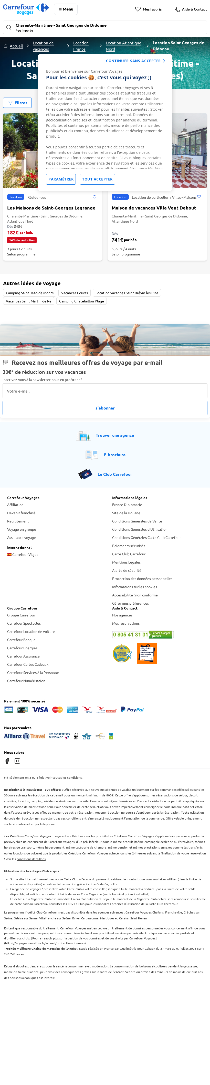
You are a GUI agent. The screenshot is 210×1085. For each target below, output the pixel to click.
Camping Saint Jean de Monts (30, 292)
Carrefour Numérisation (26, 680)
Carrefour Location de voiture (31, 631)
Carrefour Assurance (23, 656)
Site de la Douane (126, 512)
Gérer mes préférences (130, 603)
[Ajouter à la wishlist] (94, 197)
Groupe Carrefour (21, 615)
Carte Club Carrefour (128, 553)
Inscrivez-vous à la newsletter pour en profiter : (42, 379)
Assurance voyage (21, 537)
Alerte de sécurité (126, 570)
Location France (81, 45)
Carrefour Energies (22, 647)
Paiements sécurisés (128, 545)
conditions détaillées (31, 859)
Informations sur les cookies (134, 586)
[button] (105, 27)
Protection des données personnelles (142, 578)
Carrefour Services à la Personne (33, 672)
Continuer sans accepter (133, 60)
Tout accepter (97, 179)
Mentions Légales (126, 562)
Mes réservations (126, 623)
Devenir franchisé (21, 512)
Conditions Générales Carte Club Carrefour (146, 537)
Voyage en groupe (21, 529)
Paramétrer (61, 179)
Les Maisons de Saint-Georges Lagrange (51, 208)
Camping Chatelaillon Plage (81, 301)
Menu (68, 9)
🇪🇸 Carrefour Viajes (22, 554)
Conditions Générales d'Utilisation (139, 529)
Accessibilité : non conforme (135, 595)
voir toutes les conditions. (64, 777)
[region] (105, 122)
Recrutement (18, 521)
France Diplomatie (127, 504)
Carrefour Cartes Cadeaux (27, 664)
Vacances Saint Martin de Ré (28, 301)
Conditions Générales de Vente (137, 521)
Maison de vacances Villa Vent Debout (154, 208)
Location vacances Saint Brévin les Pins (127, 292)
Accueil (16, 45)
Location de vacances (43, 45)
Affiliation (15, 504)
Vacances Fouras (74, 292)
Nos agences (122, 615)
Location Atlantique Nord (123, 45)
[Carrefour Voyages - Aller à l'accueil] (26, 9)
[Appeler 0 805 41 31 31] (157, 634)
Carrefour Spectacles (24, 623)
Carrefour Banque (21, 639)
